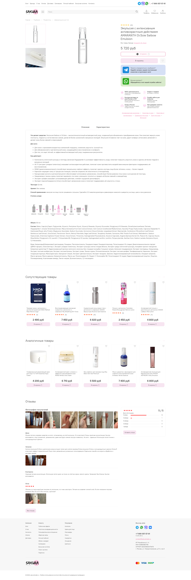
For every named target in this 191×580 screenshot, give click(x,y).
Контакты (91, 3)
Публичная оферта (44, 526)
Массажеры (68, 532)
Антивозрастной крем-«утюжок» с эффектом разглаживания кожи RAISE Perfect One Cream (66, 373)
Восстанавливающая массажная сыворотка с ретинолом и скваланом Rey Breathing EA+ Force (66, 310)
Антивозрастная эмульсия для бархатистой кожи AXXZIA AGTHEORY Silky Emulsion (150, 373)
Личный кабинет (68, 3)
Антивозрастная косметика (130, 113)
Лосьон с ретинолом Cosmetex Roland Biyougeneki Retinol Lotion (123, 309)
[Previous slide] (52, 46)
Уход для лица (155, 115)
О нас (38, 3)
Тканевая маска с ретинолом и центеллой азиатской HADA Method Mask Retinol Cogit (38, 310)
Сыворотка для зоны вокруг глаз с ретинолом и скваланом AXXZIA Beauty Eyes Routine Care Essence (95, 310)
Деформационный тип (62, 20)
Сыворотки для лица (141, 115)
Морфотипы (47, 20)
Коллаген (68, 526)
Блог (27, 3)
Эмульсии (143, 118)
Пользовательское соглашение (47, 532)
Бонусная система (81, 3)
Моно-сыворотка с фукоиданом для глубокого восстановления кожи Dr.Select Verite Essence (123, 373)
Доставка (50, 3)
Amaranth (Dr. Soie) (140, 43)
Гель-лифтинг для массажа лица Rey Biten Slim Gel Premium (95, 372)
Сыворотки (68, 538)
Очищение (68, 541)
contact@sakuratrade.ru (143, 539)
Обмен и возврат (43, 541)
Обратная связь (43, 535)
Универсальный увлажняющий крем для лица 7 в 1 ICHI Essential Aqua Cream (38, 373)
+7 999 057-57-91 (158, 3)
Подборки (37, 20)
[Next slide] (36, 65)
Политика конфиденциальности (48, 529)
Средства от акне (147, 113)
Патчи (67, 535)
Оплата (43, 3)
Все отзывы (31, 511)
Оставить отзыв (130, 432)
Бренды (32, 3)
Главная (27, 20)
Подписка (41, 553)
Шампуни (68, 544)
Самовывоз (58, 3)
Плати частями (43, 550)
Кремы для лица (69, 529)
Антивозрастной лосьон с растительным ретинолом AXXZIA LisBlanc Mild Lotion (152, 310)
